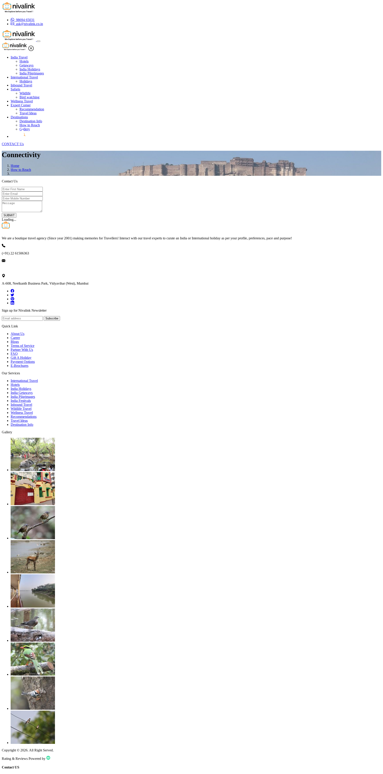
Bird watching (29, 97)
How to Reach (30, 125)
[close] (31, 50)
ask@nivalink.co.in (15, 268)
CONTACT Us (13, 144)
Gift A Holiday (21, 358)
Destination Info (31, 121)
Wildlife (25, 93)
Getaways (26, 65)
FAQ (14, 354)
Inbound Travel (21, 85)
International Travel (24, 77)
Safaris (15, 89)
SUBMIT (9, 215)
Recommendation (32, 109)
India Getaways (22, 393)
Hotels (24, 61)
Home (15, 166)
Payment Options (23, 362)
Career (15, 338)
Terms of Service (22, 346)
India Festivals (21, 401)
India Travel (19, 57)
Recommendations (24, 416)
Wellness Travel (22, 101)
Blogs (15, 342)
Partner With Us (22, 350)
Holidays (26, 81)
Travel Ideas (28, 113)
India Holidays (30, 69)
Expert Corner (21, 105)
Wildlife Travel (21, 408)
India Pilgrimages (32, 73)
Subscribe (51, 318)
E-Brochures (19, 365)
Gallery (25, 129)
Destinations (19, 117)
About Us (17, 334)
